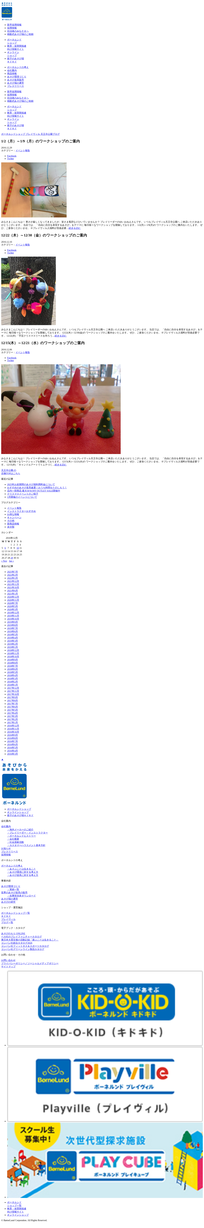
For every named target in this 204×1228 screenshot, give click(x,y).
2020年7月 (12, 603)
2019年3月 (12, 641)
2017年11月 (13, 691)
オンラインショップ (18, 812)
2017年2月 (12, 719)
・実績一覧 (13, 889)
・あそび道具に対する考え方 (22, 875)
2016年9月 (12, 735)
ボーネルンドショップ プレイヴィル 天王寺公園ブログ (30, 134)
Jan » (11, 561)
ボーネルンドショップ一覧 (15, 913)
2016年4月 (12, 750)
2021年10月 (13, 587)
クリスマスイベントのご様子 (22, 494)
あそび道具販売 (15, 80)
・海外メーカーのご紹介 (20, 829)
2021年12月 (13, 581)
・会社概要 (13, 839)
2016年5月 (12, 747)
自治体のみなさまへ (18, 31)
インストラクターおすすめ (21, 511)
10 (18, 548)
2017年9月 (12, 697)
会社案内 (12, 70)
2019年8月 (12, 625)
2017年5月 (12, 710)
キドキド (6, 916)
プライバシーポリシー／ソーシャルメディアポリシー (30, 963)
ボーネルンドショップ (19, 809)
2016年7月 (12, 741)
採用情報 (12, 28)
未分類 (10, 527)
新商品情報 (13, 523)
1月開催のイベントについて (22, 497)
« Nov (4, 561)
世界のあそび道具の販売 (14, 892)
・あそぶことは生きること (21, 869)
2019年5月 (12, 634)
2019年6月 (12, 631)
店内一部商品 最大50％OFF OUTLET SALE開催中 (33, 490)
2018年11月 (13, 653)
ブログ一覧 (7, 922)
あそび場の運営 (15, 83)
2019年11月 (13, 615)
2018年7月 (12, 666)
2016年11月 (13, 728)
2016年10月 (13, 732)
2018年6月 (12, 669)
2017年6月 (12, 707)
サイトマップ (8, 966)
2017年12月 (13, 688)
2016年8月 (12, 738)
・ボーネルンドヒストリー (21, 836)
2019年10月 (13, 619)
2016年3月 (12, 754)
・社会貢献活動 (15, 842)
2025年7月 (12, 571)
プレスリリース (15, 86)
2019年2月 (12, 644)
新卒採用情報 (14, 24)
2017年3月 (12, 716)
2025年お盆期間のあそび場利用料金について (31, 484)
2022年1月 (12, 578)
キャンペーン (14, 517)
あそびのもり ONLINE (13, 933)
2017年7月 (12, 703)
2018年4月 (12, 675)
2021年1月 (12, 593)
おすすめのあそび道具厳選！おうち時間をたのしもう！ (37, 487)
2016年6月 (12, 744)
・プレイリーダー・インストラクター (27, 832)
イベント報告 (23, 150)
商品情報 (12, 73)
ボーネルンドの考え (18, 67)
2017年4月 (12, 713)
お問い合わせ (8, 960)
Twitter (10, 158)
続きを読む (75, 228)
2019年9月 (12, 622)
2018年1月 (12, 685)
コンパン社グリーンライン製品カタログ (22, 949)
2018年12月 (13, 650)
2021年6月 (12, 590)
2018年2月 (12, 681)
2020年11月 (13, 600)
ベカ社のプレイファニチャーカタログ (21, 936)
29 (12, 558)
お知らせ (6, 848)
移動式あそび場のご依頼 (20, 34)
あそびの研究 (8, 902)
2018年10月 (13, 656)
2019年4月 (12, 637)
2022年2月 (12, 575)
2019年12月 (13, 612)
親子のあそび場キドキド (20, 815)
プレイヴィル (8, 919)
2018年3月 (12, 678)
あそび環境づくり (16, 76)
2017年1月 (12, 722)
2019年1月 (12, 647)
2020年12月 (13, 597)
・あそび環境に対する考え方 (22, 872)
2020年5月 (12, 606)
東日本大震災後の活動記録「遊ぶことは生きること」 (30, 939)
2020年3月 (12, 609)
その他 (10, 520)
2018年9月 (12, 659)
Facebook (11, 156)
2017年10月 (13, 694)
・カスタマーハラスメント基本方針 (26, 845)
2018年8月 (12, 663)
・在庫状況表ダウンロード (21, 895)
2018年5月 (12, 672)
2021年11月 (13, 584)
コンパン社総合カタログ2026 (16, 943)
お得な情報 (13, 514)
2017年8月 (12, 700)
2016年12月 (13, 725)
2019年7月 (12, 628)
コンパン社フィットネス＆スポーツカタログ (25, 946)
